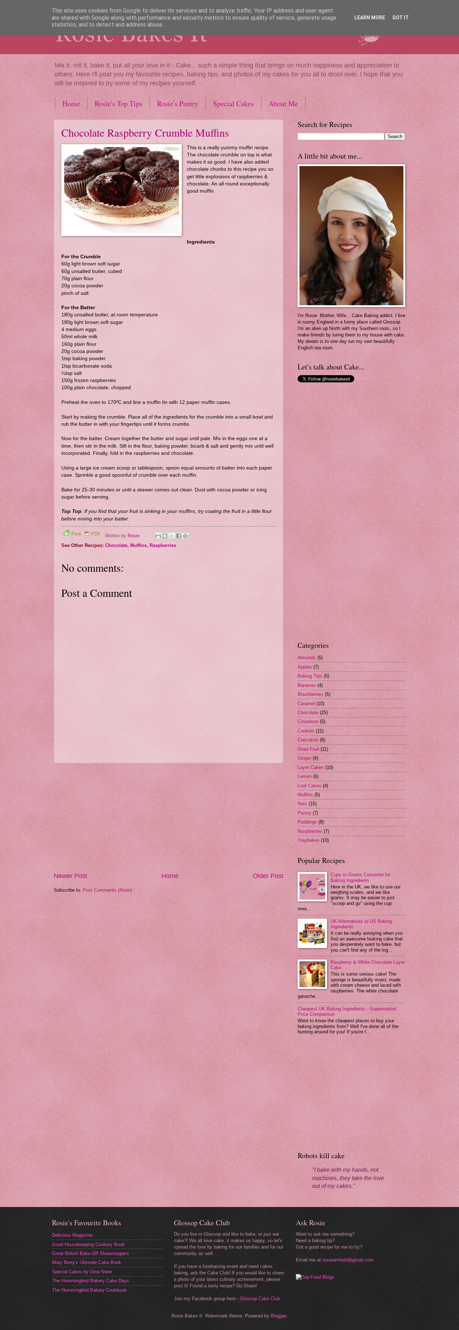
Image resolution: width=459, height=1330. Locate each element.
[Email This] (158, 535)
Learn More (369, 17)
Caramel (306, 703)
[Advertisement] (168, 817)
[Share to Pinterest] (185, 535)
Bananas (307, 685)
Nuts (302, 803)
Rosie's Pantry (177, 103)
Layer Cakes (311, 767)
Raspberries (163, 545)
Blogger (278, 1316)
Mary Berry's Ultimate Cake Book (86, 1262)
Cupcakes (308, 739)
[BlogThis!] (165, 535)
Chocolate (116, 545)
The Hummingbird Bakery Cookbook (89, 1290)
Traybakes (309, 840)
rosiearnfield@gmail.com (348, 1260)
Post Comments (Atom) (107, 890)
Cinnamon (308, 721)
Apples (305, 667)
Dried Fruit (308, 749)
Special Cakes (233, 103)
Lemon (305, 776)
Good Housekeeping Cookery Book (88, 1244)
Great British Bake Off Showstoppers (90, 1253)
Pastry (304, 813)
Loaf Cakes (309, 785)
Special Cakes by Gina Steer (82, 1271)
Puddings (307, 822)
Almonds (307, 657)
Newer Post (70, 875)
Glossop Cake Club (260, 1298)
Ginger (304, 758)
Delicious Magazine (72, 1235)
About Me (283, 103)
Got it (400, 17)
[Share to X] (171, 535)
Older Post (268, 875)
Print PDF (85, 534)
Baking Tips (310, 676)
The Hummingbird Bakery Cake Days (90, 1280)
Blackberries (310, 694)
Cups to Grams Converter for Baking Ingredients (361, 877)
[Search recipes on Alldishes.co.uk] (315, 1277)
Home (71, 103)
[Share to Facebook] (178, 535)
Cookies (306, 731)
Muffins (138, 545)
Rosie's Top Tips (118, 103)
